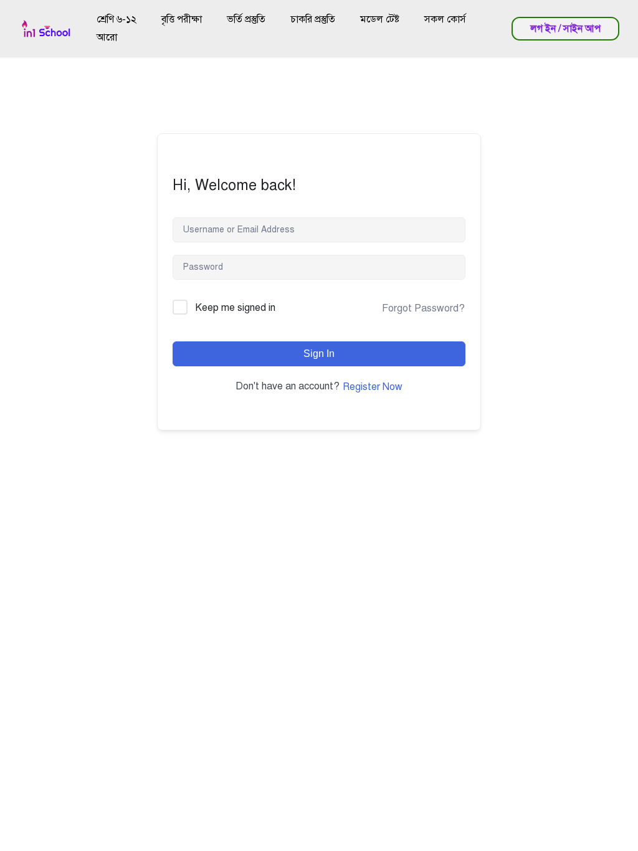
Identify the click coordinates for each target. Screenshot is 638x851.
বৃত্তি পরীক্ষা (181, 19)
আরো (107, 37)
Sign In (319, 353)
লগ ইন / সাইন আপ (565, 28)
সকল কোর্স (445, 19)
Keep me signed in (235, 308)
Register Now (372, 387)
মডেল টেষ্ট (379, 19)
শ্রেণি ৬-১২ (116, 19)
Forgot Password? (423, 308)
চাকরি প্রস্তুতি (312, 19)
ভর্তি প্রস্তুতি (246, 19)
